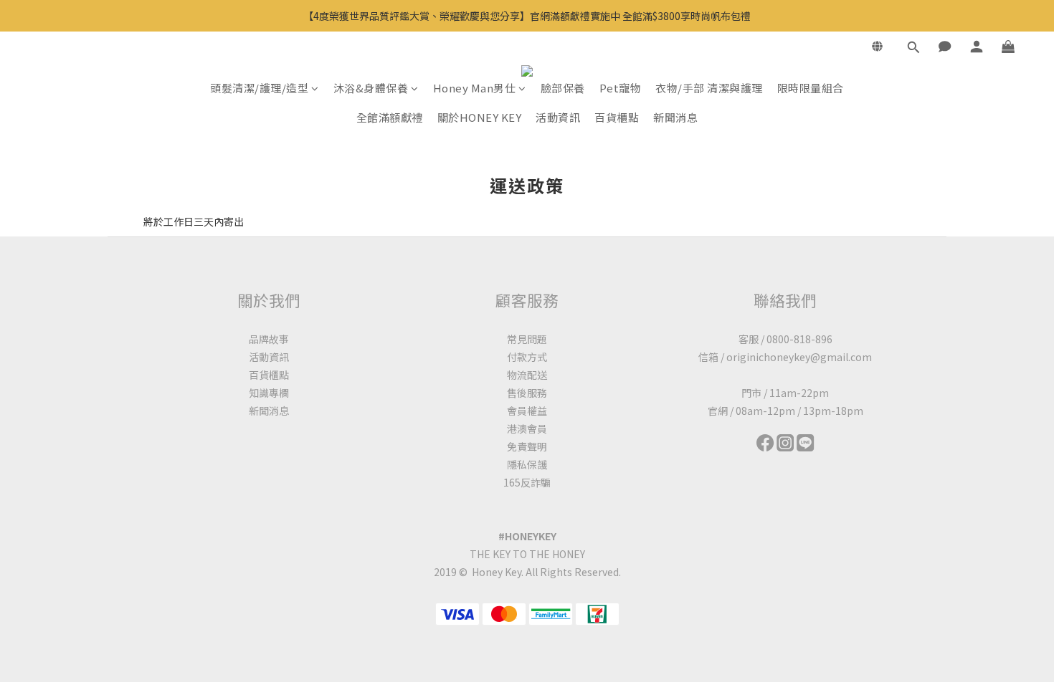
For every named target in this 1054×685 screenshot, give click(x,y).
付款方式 (527, 357)
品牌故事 (269, 339)
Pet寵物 (620, 87)
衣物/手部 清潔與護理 (709, 87)
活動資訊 (558, 117)
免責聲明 (527, 446)
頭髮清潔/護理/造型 (259, 87)
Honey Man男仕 (474, 87)
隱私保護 (527, 464)
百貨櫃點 (616, 117)
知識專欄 (269, 392)
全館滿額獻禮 (389, 117)
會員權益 (527, 410)
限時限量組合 (810, 87)
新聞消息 (675, 117)
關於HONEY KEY (479, 117)
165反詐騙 (527, 482)
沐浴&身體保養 (371, 87)
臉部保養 (563, 87)
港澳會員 (527, 428)
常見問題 (527, 339)
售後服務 (527, 392)
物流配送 (527, 375)
